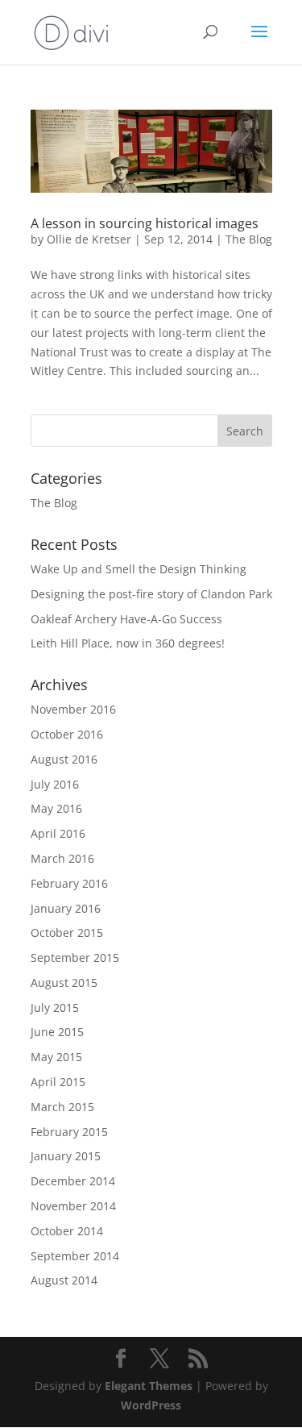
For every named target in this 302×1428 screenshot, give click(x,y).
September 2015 (75, 957)
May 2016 (56, 808)
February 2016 (69, 883)
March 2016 (62, 858)
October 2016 (67, 734)
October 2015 (67, 932)
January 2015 (66, 1156)
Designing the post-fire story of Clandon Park (151, 594)
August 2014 (64, 1280)
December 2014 (73, 1181)
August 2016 (64, 759)
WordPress (151, 1405)
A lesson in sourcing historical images (145, 223)
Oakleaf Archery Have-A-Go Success (126, 619)
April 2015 (58, 1081)
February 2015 (69, 1131)
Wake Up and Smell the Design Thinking (138, 569)
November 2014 (73, 1206)
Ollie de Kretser (89, 239)
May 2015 (56, 1056)
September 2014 (75, 1256)
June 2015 (57, 1031)
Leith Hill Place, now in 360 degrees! (128, 643)
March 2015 (62, 1106)
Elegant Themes (148, 1385)
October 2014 (67, 1231)
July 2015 (55, 1007)
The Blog (248, 239)
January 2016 (66, 908)
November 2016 (73, 709)
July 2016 (55, 784)
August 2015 (64, 982)
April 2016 (58, 833)
